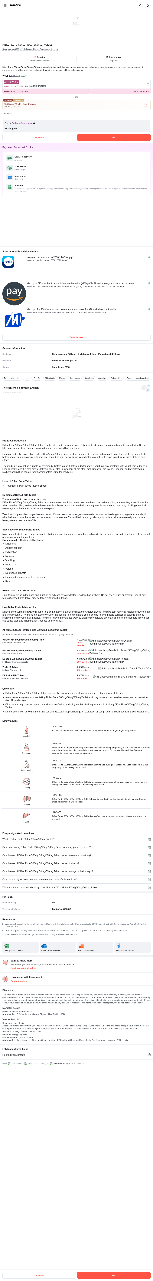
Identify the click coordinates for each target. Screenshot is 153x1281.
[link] (15, 5)
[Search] (139, 5)
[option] (12, 378)
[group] (76, 20)
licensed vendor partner (15, 1026)
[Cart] (147, 5)
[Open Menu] (5, 5)
